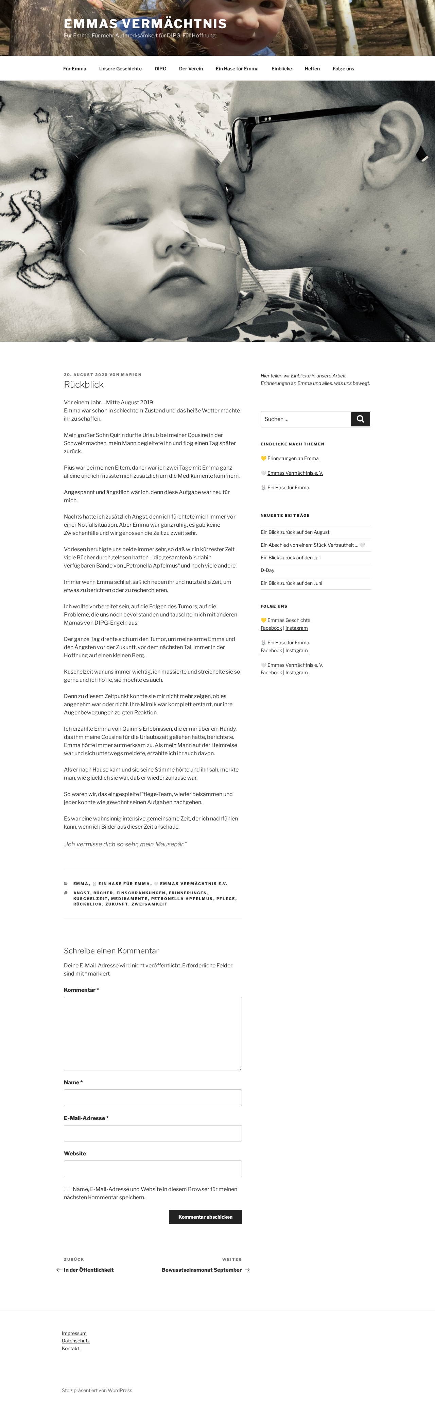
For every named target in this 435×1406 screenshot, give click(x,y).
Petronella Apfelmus (182, 898)
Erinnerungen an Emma (293, 458)
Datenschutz (76, 1340)
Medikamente (129, 898)
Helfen (312, 68)
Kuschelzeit (90, 898)
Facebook (271, 628)
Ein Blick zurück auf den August (295, 532)
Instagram (296, 628)
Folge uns (343, 68)
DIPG (160, 68)
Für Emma (74, 68)
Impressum (74, 1333)
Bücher (103, 893)
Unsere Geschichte (120, 68)
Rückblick (87, 904)
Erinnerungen (188, 893)
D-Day (267, 570)
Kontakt (70, 1348)
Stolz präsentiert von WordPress (97, 1390)
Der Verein (191, 68)
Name (73, 1082)
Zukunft (116, 904)
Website (75, 1153)
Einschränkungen (141, 893)
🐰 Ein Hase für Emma (121, 883)
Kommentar (81, 990)
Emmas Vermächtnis (146, 23)
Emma (81, 883)
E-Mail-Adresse (86, 1118)
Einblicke (282, 68)
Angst (81, 893)
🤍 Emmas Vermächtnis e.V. (191, 883)
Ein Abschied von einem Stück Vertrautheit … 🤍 (313, 545)
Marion (131, 374)
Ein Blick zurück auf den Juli (290, 557)
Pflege (226, 898)
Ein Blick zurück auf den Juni (291, 583)
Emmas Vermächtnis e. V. (295, 473)
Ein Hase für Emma (237, 68)
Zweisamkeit (150, 904)
